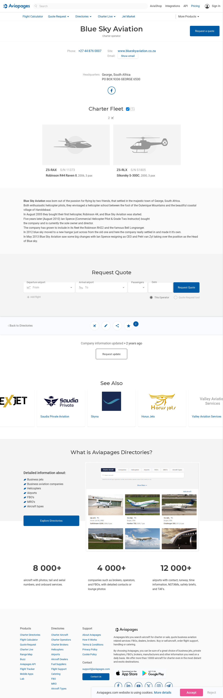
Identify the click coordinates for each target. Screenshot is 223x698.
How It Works (89, 639)
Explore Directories (51, 520)
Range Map (26, 654)
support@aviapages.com (96, 669)
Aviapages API (28, 664)
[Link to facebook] (112, 90)
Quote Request (28, 644)
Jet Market (128, 16)
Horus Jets (97, 416)
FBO (53, 678)
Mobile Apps (26, 674)
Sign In (215, 6)
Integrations (172, 6)
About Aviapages (91, 634)
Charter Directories (30, 634)
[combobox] (49, 287)
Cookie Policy (89, 654)
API (185, 6)
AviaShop (156, 6)
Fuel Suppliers (58, 664)
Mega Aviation (201, 416)
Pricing (195, 6)
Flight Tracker (27, 669)
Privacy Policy (89, 649)
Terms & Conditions (92, 644)
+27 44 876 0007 (89, 51)
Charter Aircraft (59, 634)
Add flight (35, 297)
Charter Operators (61, 639)
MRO (54, 683)
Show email (128, 56)
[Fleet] (94, 325)
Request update (111, 354)
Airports (55, 654)
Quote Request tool (189, 297)
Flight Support (59, 669)
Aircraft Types (58, 688)
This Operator (161, 297)
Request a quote (204, 31)
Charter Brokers (59, 644)
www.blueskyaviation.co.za (137, 51)
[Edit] (106, 325)
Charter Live (26, 649)
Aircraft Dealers (59, 659)
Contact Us (96, 676)
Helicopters (57, 649)
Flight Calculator (33, 16)
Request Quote (186, 287)
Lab (22, 678)
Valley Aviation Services (156, 416)
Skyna (44, 416)
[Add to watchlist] (128, 325)
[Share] (117, 325)
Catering (55, 674)
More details (162, 692)
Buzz (22, 659)
